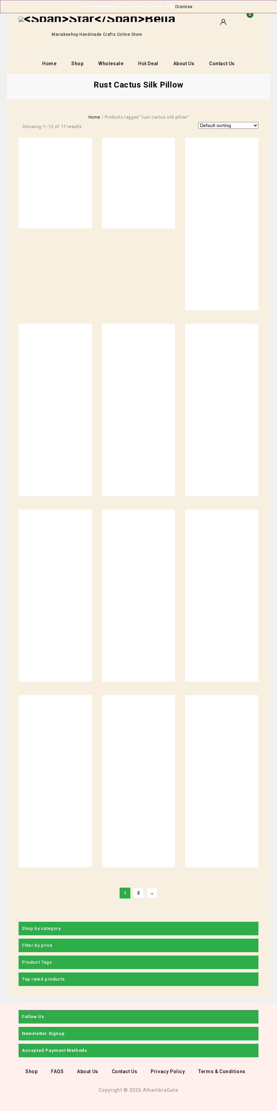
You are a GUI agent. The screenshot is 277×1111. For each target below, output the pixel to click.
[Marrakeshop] (97, 19)
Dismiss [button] (184, 6)
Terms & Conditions (222, 1071)
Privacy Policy (168, 1071)
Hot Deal (148, 63)
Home (49, 63)
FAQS (57, 1071)
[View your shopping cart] (248, 25)
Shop (77, 63)
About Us (184, 63)
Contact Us (222, 63)
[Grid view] (89, 126)
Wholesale (110, 63)
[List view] (99, 126)
